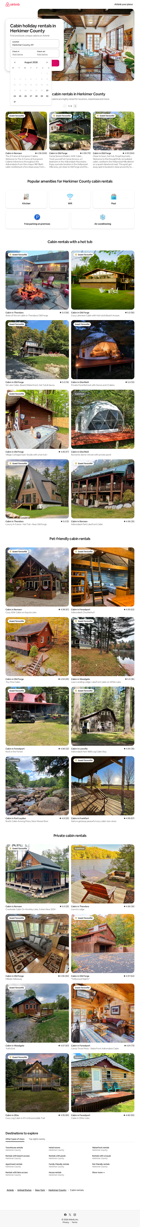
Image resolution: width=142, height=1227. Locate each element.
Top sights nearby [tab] (37, 1139)
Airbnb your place (123, 4)
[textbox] (22, 54)
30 (47, 96)
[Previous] (65, 106)
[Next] (75, 106)
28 (36, 96)
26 (25, 96)
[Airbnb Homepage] (13, 4)
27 (31, 96)
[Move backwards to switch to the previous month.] (15, 62)
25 (20, 96)
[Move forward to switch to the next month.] (47, 62)
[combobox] (34, 45)
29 (42, 96)
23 (47, 90)
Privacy (66, 1222)
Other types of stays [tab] (15, 1139)
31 (15, 102)
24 (15, 96)
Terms (74, 1222)
